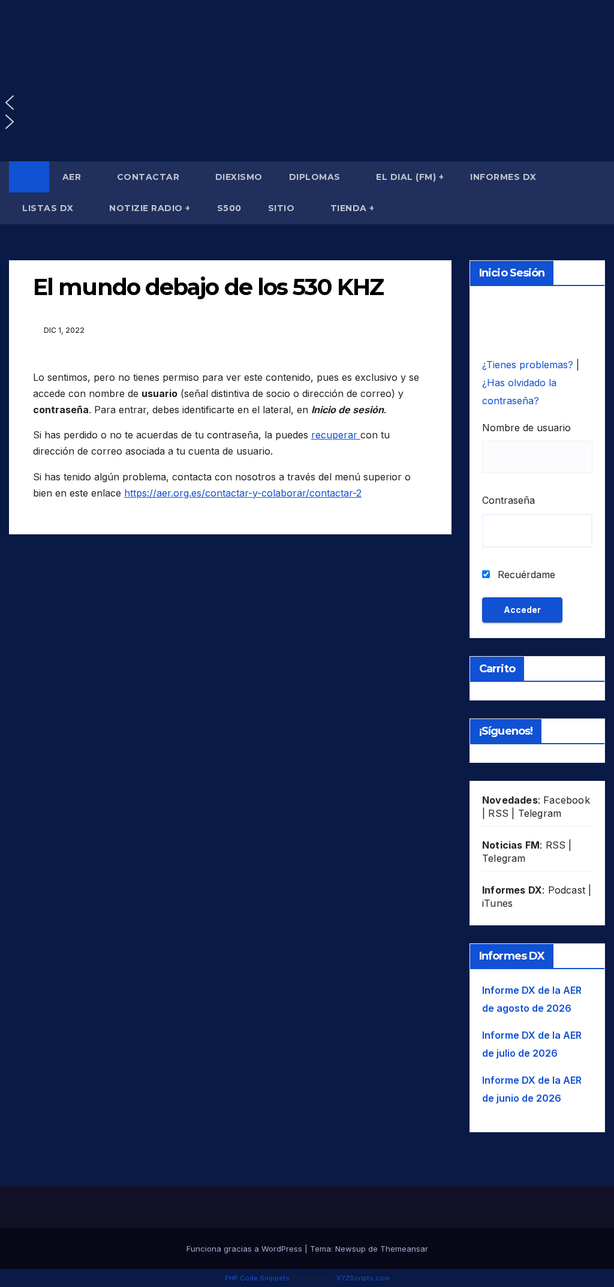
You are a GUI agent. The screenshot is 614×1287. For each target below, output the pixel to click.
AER (73, 177)
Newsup (350, 1248)
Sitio (282, 208)
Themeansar (404, 1248)
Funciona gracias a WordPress (245, 1248)
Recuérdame (525, 575)
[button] (307, 102)
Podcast (566, 890)
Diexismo (239, 177)
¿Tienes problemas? (529, 365)
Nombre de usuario (526, 428)
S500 (229, 208)
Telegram (540, 813)
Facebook (566, 800)
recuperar (335, 435)
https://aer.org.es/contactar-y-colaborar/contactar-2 (243, 493)
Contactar (149, 177)
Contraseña (508, 500)
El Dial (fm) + (410, 177)
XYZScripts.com (363, 1278)
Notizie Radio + (150, 208)
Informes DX (503, 177)
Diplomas (316, 177)
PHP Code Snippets (257, 1278)
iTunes (497, 903)
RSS (498, 813)
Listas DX (49, 208)
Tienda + (352, 208)
